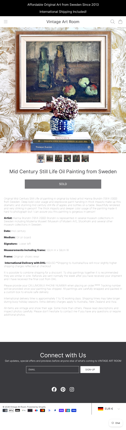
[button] (5, 21)
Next (122, 90)
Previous (3, 90)
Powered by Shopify (36, 407)
